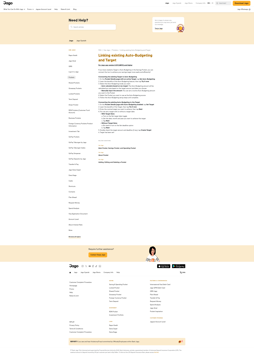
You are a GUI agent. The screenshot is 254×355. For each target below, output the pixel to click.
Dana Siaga (72, 175)
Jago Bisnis (188, 3)
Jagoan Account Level (43, 9)
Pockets (71, 77)
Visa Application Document (78, 214)
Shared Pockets (74, 83)
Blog (74, 9)
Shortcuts (72, 186)
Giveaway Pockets (75, 88)
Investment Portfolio (116, 315)
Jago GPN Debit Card (157, 288)
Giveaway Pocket (115, 295)
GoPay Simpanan (75, 153)
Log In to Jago (74, 72)
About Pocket (103, 155)
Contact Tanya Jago (97, 255)
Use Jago (107, 50)
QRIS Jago (153, 291)
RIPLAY (71, 322)
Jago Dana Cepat (75, 170)
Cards (71, 181)
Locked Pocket (114, 288)
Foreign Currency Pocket (118, 298)
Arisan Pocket (73, 105)
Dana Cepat (113, 329)
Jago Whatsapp (242, 9)
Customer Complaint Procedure (80, 282)
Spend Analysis (74, 208)
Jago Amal (72, 61)
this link (156, 352)
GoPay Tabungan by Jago (77, 142)
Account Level (74, 219)
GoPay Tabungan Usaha (77, 148)
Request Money (74, 203)
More (70, 230)
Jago (167, 3)
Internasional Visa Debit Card (160, 284)
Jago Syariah (176, 3)
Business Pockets (75, 118)
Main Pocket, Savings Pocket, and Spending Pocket (117, 148)
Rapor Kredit (73, 55)
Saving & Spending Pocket (118, 284)
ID (212, 3)
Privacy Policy (74, 325)
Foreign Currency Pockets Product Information (81, 125)
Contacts (72, 192)
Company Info (200, 3)
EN (209, 3)
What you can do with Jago (13, 9)
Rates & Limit (65, 9)
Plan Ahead (73, 197)
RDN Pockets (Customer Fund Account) (79, 111)
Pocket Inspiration (156, 311)
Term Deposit (73, 99)
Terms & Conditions (76, 329)
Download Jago (241, 3)
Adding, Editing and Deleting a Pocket (112, 162)
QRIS (70, 66)
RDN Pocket (113, 312)
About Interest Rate (75, 225)
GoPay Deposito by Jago (77, 159)
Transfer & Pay (74, 164)
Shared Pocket (114, 291)
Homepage (73, 286)
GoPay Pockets (74, 137)
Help (56, 9)
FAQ (99, 50)
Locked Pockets (74, 94)
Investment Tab (74, 131)
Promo (29, 9)
